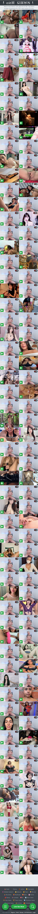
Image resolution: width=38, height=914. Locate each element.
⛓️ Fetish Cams (9, 903)
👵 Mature (18, 892)
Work (17, 912)
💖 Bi (21, 897)
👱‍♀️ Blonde (33, 892)
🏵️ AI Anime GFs (28, 903)
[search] (32, 906)
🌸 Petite (31, 894)
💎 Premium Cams (29, 900)
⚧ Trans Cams (17, 900)
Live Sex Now (19, 907)
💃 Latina (21, 889)
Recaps (21, 912)
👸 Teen (25, 892)
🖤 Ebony (14, 889)
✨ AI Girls (18, 903)
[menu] (5, 906)
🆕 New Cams (29, 897)
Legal (34, 912)
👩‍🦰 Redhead (16, 894)
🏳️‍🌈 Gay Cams (7, 900)
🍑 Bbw (24, 894)
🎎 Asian (6, 889)
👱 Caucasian (30, 889)
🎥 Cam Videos (29, 906)
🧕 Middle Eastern (7, 892)
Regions (13, 912)
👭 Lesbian (15, 897)
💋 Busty (7, 897)
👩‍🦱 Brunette (7, 894)
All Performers (28, 912)
